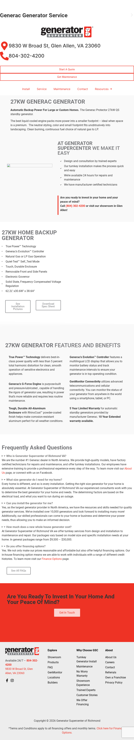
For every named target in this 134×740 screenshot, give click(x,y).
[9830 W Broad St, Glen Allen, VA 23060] (4, 46)
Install (26, 89)
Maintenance (62, 89)
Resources (102, 89)
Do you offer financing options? (26, 546)
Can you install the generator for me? (29, 503)
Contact (82, 89)
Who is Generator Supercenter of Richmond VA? (36, 456)
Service (42, 89)
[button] (2, 15)
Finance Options (52, 559)
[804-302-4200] (4, 56)
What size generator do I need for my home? (34, 479)
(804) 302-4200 (75, 206)
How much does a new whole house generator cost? (39, 527)
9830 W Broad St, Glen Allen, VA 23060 (54, 46)
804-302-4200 (26, 56)
